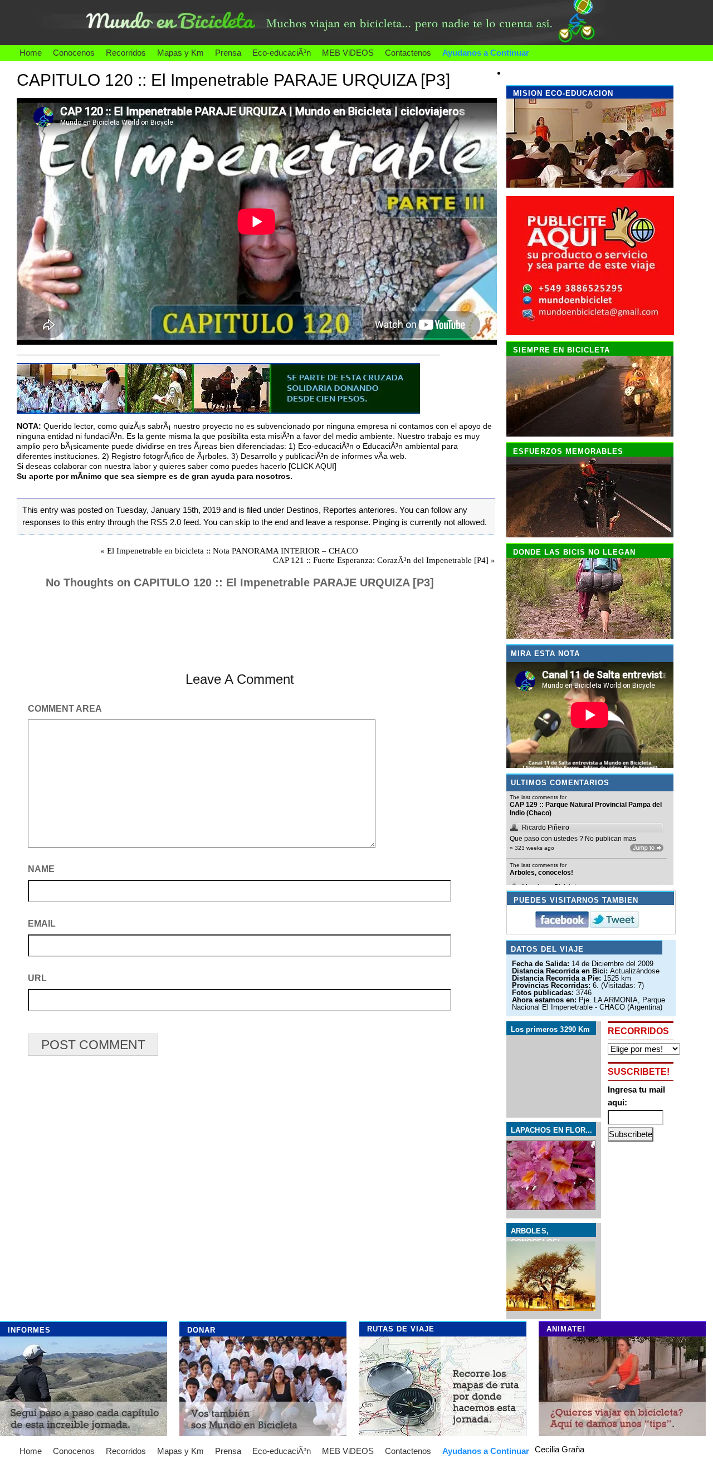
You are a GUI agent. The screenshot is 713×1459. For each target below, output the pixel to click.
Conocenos (74, 52)
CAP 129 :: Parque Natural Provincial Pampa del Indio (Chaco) (586, 809)
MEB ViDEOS (348, 52)
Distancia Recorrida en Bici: (561, 971)
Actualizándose (635, 971)
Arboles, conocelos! (541, 873)
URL (37, 978)
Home (30, 52)
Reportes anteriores (359, 510)
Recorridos (126, 52)
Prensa (228, 52)
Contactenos (408, 52)
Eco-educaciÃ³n (281, 52)
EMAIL (42, 923)
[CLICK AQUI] (312, 466)
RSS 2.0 (165, 522)
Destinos (302, 510)
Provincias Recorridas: (552, 985)
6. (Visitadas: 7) (618, 985)
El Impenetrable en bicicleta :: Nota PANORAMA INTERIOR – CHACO (232, 550)
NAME (41, 869)
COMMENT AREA (65, 708)
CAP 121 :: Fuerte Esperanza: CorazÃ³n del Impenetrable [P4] (381, 560)
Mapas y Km (180, 52)
